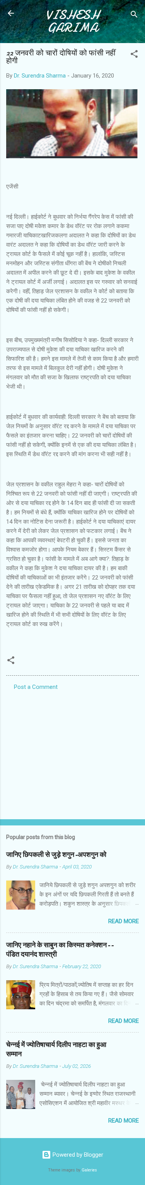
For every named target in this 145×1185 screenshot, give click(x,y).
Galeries (89, 1170)
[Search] (134, 16)
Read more (123, 921)
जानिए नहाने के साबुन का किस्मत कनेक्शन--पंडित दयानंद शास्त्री (60, 949)
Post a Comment (36, 686)
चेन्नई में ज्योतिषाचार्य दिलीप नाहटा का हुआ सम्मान (56, 1049)
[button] (134, 55)
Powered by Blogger (77, 1154)
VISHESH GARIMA (72, 21)
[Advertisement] (72, 752)
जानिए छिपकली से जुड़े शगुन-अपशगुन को (56, 855)
